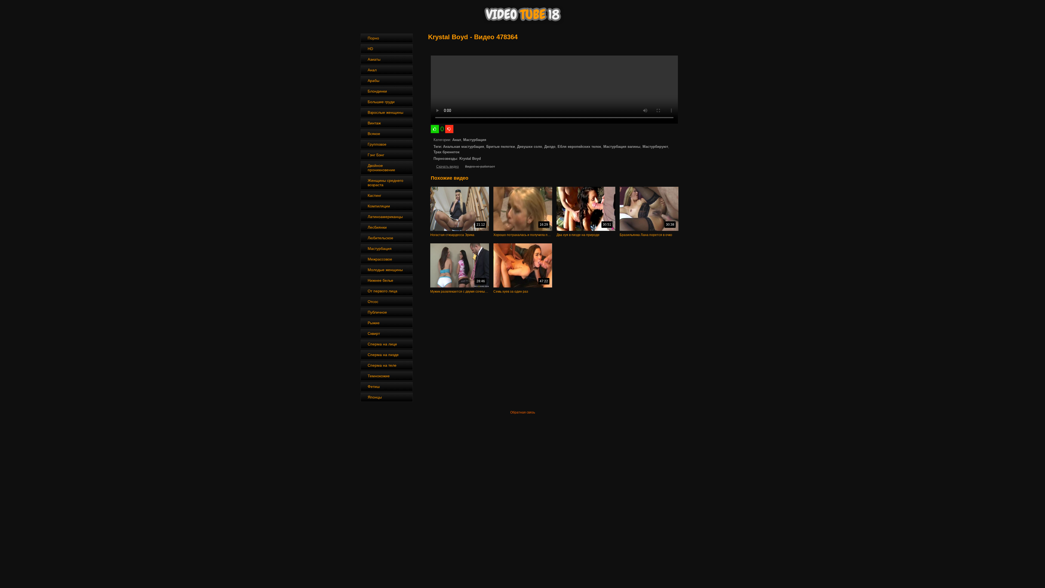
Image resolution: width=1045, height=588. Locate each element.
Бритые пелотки (500, 147)
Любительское (380, 238)
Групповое (377, 144)
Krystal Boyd (470, 159)
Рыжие (374, 323)
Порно (373, 38)
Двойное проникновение (381, 167)
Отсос (373, 301)
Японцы (375, 397)
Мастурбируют (655, 147)
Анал (372, 70)
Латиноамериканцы (385, 217)
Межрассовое (380, 259)
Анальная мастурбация (463, 147)
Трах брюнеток (447, 152)
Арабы (373, 80)
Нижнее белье (380, 280)
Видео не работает (480, 167)
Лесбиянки (377, 227)
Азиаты (374, 59)
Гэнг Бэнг (376, 155)
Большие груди (381, 102)
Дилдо (549, 147)
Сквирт (374, 333)
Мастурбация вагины (621, 147)
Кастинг (374, 195)
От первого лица (382, 291)
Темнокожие (379, 376)
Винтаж (374, 123)
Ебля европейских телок (579, 147)
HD (370, 49)
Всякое (374, 133)
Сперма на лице (382, 344)
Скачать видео (447, 167)
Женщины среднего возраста (385, 182)
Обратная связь (522, 412)
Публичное (377, 312)
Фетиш (374, 386)
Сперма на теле (382, 365)
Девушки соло (529, 147)
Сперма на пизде (383, 355)
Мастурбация (380, 248)
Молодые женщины (385, 270)
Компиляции (379, 206)
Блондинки (377, 91)
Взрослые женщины (385, 112)
